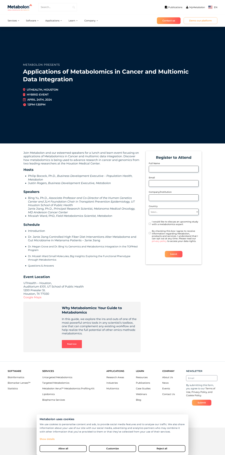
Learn (72, 20)
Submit (173, 254)
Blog (138, 399)
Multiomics (112, 388)
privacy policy (159, 241)
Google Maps (32, 297)
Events (166, 388)
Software (31, 20)
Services (12, 20)
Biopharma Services (53, 399)
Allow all (63, 448)
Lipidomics (48, 394)
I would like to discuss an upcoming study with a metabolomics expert (175, 222)
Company (90, 20)
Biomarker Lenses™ (19, 382)
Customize (112, 448)
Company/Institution (160, 192)
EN (215, 7)
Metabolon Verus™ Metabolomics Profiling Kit (68, 388)
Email (152, 177)
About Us (167, 377)
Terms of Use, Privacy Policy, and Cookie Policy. (200, 392)
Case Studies (143, 388)
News (165, 382)
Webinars (141, 394)
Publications (143, 382)
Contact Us (168, 394)
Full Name (154, 163)
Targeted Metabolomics (55, 382)
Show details (47, 439)
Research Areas (115, 377)
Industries (112, 382)
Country (153, 206)
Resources (142, 377)
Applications (52, 20)
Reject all (162, 448)
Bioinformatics (16, 377)
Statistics (13, 388)
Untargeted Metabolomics (57, 377)
